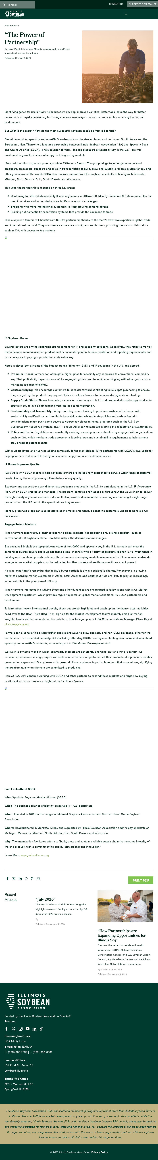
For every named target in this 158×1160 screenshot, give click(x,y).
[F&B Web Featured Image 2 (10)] (125, 892)
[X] (14, 881)
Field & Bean (11, 25)
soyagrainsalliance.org (35, 855)
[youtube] (27, 1029)
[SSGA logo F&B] (79, 688)
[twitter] (13, 1029)
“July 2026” (45, 900)
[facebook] (6, 1029)
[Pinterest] (32, 881)
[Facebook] (8, 881)
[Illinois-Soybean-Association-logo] (15, 11)
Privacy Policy (99, 1152)
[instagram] (21, 1029)
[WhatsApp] (26, 881)
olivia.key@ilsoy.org (17, 624)
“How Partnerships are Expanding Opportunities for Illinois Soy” (122, 936)
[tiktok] (41, 1029)
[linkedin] (34, 1029)
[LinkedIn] (20, 881)
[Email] (38, 881)
